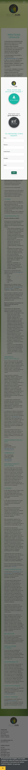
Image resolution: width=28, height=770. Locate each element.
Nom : (5, 137)
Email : (5, 165)
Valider (14, 172)
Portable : (6, 158)
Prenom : (6, 144)
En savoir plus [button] (16, 764)
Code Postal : (7, 151)
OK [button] (3, 768)
